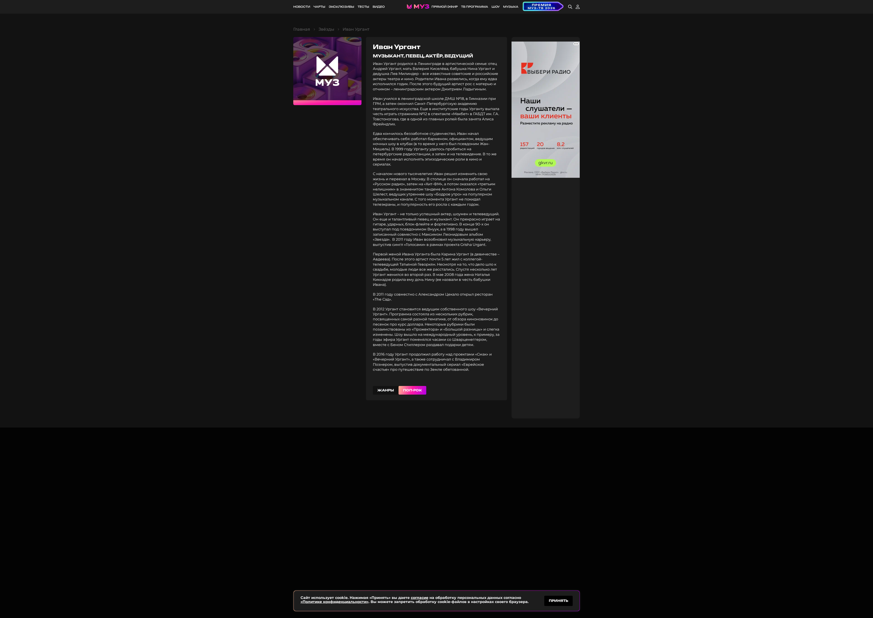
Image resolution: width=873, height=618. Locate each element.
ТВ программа (474, 6)
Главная (301, 29)
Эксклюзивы (341, 6)
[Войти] (578, 7)
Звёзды (326, 29)
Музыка (510, 6)
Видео (379, 6)
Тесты (363, 6)
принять (558, 601)
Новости (301, 6)
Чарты (319, 6)
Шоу (496, 6)
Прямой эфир (444, 6)
